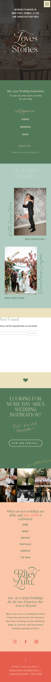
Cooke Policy (32, 670)
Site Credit (36, 673)
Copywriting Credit (18, 673)
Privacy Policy (16, 670)
